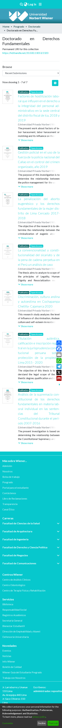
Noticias (6, 656)
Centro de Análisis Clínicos (16, 579)
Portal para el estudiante (15, 487)
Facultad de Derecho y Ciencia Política (25, 547)
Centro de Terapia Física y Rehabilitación (23, 590)
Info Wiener (8, 661)
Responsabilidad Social (14, 609)
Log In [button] (32, 4)
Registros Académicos (14, 615)
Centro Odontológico (13, 585)
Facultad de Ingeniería (15, 539)
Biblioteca (7, 604)
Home (6, 26)
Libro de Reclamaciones (14, 498)
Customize (7, 723)
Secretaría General (12, 620)
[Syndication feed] (55, 83)
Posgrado (19, 26)
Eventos (6, 650)
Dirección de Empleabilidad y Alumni (21, 631)
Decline (41, 723)
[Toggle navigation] (40, 4)
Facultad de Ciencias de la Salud (21, 523)
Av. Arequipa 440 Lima (14, 694)
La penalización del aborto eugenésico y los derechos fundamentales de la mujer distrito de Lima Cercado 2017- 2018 (39, 208)
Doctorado (34, 26)
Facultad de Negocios (15, 555)
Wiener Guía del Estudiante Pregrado (22, 672)
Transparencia (9, 504)
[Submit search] (21, 4)
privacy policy (39, 716)
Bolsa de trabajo (11, 476)
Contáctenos (9, 493)
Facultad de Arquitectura (17, 531)
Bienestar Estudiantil (13, 626)
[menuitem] (25, 4)
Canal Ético (8, 509)
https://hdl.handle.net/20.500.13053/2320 (25, 52)
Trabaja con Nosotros (13, 677)
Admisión (7, 465)
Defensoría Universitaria (15, 636)
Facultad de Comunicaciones (19, 563)
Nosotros (7, 471)
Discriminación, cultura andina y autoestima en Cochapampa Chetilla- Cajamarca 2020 (39, 301)
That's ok (53, 723)
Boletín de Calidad (12, 666)
